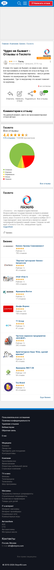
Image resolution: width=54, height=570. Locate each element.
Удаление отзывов (10, 424)
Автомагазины (8, 529)
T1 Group (20, 321)
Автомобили (7, 521)
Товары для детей (10, 501)
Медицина (6, 443)
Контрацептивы (9, 453)
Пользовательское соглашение (16, 417)
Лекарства (6, 448)
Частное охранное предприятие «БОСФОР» (31, 337)
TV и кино (6, 473)
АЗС (4, 524)
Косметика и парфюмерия (13, 499)
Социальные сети (9, 514)
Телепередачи (8, 479)
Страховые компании (11, 469)
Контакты (8, 538)
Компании (6, 458)
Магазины (6, 491)
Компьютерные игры (11, 516)
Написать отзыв (42, 3)
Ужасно (8, 179)
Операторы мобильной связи (14, 466)
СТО (4, 527)
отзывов (9, 138)
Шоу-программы (9, 484)
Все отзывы (45, 183)
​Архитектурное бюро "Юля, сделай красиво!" (32, 353)
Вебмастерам (8, 427)
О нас (4, 436)
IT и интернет (8, 506)
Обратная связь (9, 430)
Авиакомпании (8, 463)
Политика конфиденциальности (16, 421)
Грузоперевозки (9, 461)
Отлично (8, 170)
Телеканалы (7, 481)
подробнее (8, 227)
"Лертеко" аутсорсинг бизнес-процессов (29, 262)
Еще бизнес (45, 397)
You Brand (20, 383)
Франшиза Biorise (24, 291)
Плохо (7, 177)
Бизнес (9, 233)
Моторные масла (9, 532)
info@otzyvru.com (16, 546)
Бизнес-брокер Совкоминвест (30, 246)
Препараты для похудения (13, 451)
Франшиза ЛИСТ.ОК (25, 368)
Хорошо (8, 172)
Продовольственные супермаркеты (17, 494)
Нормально (9, 174)
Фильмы (5, 476)
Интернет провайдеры (11, 511)
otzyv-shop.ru (22, 277)
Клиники (5, 446)
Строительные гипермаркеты (14, 496)
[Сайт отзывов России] (4, 3)
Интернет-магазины (10, 509)
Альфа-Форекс (22, 306)
